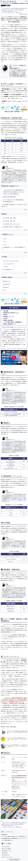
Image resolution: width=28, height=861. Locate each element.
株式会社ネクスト (19, 12)
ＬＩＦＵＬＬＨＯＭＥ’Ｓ (8, 263)
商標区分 (5, 214)
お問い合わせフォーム (17, 647)
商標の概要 (5, 311)
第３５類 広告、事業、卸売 (9, 221)
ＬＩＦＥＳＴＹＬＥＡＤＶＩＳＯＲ (8, 12)
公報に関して (21, 682)
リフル (4, 241)
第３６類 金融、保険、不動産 (7, 11)
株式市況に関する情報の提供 (9, 196)
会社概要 (5, 852)
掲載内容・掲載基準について (9, 324)
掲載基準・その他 (7, 850)
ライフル (15, 11)
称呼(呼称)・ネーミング (8, 234)
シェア (8, 5)
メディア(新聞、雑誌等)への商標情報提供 (12, 322)
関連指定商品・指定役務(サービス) (10, 186)
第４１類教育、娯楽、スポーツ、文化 (10, 468)
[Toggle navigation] (26, 1)
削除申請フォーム (15, 717)
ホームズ (5, 244)
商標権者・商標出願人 (8, 277)
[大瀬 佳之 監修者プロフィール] (18, 68)
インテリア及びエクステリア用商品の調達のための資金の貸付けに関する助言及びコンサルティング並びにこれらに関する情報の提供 (13, 191)
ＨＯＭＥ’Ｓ (5, 266)
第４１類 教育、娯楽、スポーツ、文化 (11, 224)
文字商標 (5, 256)
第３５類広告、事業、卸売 (11, 464)
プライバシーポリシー (8, 856)
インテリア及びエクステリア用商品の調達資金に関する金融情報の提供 (10, 414)
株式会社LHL (6, 287)
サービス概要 (6, 846)
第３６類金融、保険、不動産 (10, 461)
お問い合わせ (19, 721)
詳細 (25, 209)
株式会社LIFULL (6, 284)
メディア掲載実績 (7, 848)
